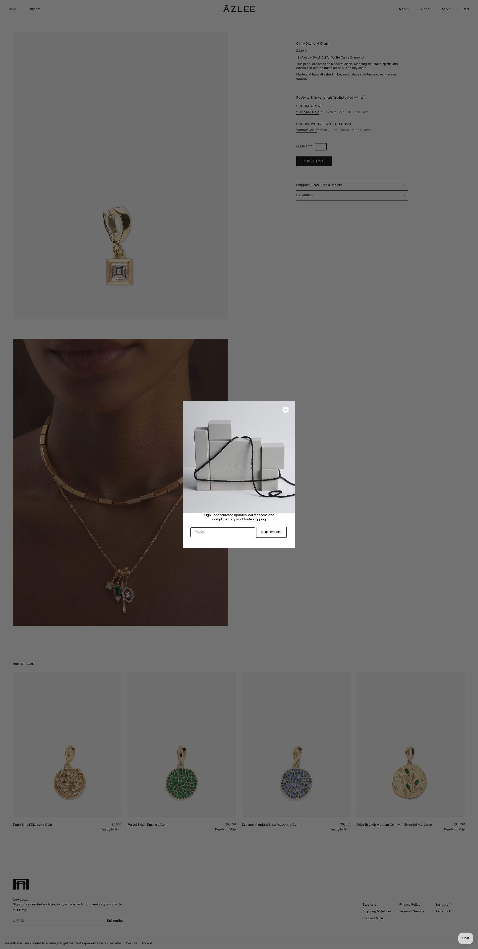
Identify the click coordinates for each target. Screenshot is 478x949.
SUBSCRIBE (271, 532)
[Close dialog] (285, 409)
